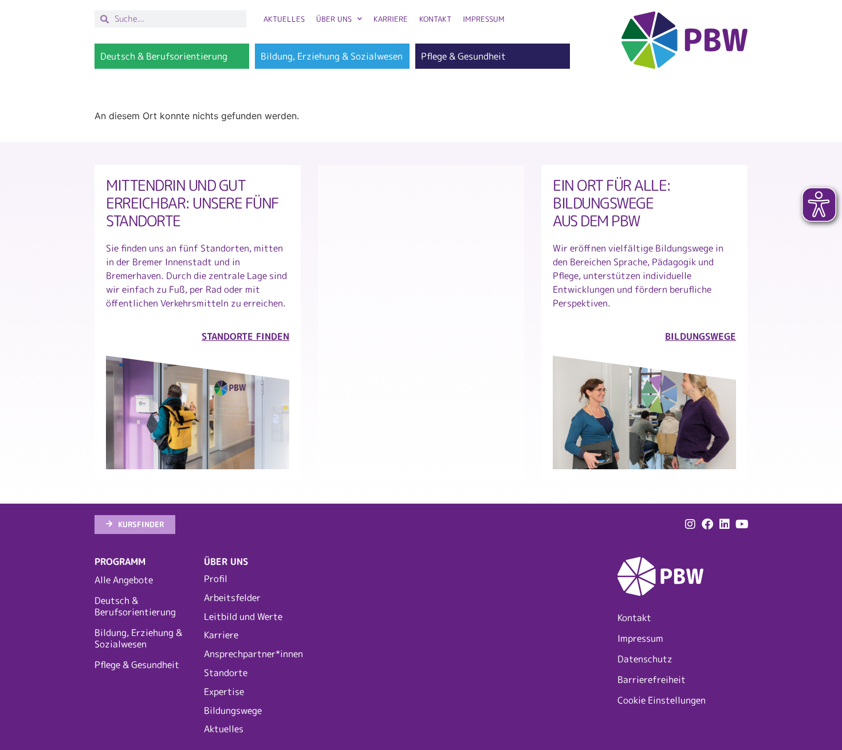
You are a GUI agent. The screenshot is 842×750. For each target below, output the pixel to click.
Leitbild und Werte (243, 616)
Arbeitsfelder (232, 597)
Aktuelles (284, 19)
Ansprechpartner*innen (253, 653)
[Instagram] (690, 524)
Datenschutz (644, 659)
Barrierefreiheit (651, 679)
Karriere (390, 19)
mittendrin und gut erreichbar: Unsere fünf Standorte (192, 202)
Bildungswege (233, 710)
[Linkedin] (724, 524)
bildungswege (700, 336)
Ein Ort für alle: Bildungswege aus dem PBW (612, 202)
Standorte (225, 672)
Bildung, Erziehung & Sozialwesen (138, 638)
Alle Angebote (124, 580)
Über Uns (334, 19)
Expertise (224, 691)
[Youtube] (741, 524)
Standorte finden (245, 336)
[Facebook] (707, 524)
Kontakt (435, 19)
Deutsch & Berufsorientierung (135, 606)
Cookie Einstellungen (661, 700)
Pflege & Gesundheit (137, 664)
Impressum (484, 19)
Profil (215, 578)
